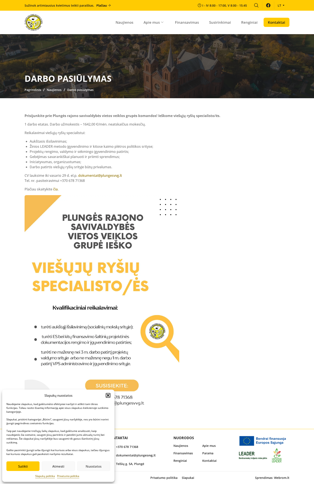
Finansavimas (187, 22)
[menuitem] (256, 5)
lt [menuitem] (279, 5)
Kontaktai (276, 22)
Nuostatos (93, 466)
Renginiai (249, 22)
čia (55, 189)
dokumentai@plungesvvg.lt (100, 175)
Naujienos (124, 22)
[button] (108, 395)
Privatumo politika (68, 476)
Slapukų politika (45, 476)
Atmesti (58, 466)
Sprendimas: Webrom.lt (272, 478)
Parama (207, 453)
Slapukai (188, 478)
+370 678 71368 (127, 447)
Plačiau (101, 5)
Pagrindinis (33, 90)
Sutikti (23, 466)
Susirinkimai (220, 22)
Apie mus (152, 22)
